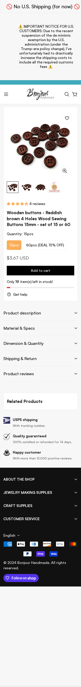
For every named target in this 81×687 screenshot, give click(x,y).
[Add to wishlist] (67, 118)
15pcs (14, 245)
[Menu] (6, 94)
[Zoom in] (65, 171)
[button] (67, 94)
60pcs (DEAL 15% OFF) (45, 245)
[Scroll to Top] (72, 663)
